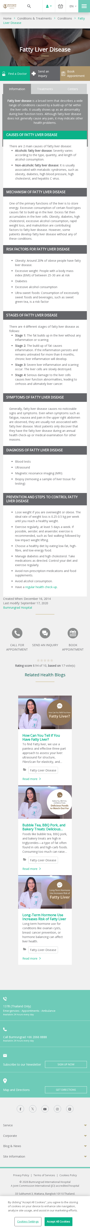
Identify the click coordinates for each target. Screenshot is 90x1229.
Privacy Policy (21, 1175)
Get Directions (66, 1090)
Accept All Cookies (58, 1221)
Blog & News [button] (12, 1146)
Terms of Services (44, 1175)
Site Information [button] (14, 1156)
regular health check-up (41, 587)
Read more (29, 779)
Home (7, 18)
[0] (45, 661)
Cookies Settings (28, 1221)
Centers (73, 89)
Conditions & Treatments (34, 18)
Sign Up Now (66, 1064)
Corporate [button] (10, 1136)
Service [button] (8, 1125)
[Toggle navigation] (84, 6)
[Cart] (60, 6)
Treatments (45, 89)
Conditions (65, 18)
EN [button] (71, 6)
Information (17, 89)
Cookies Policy (68, 1175)
